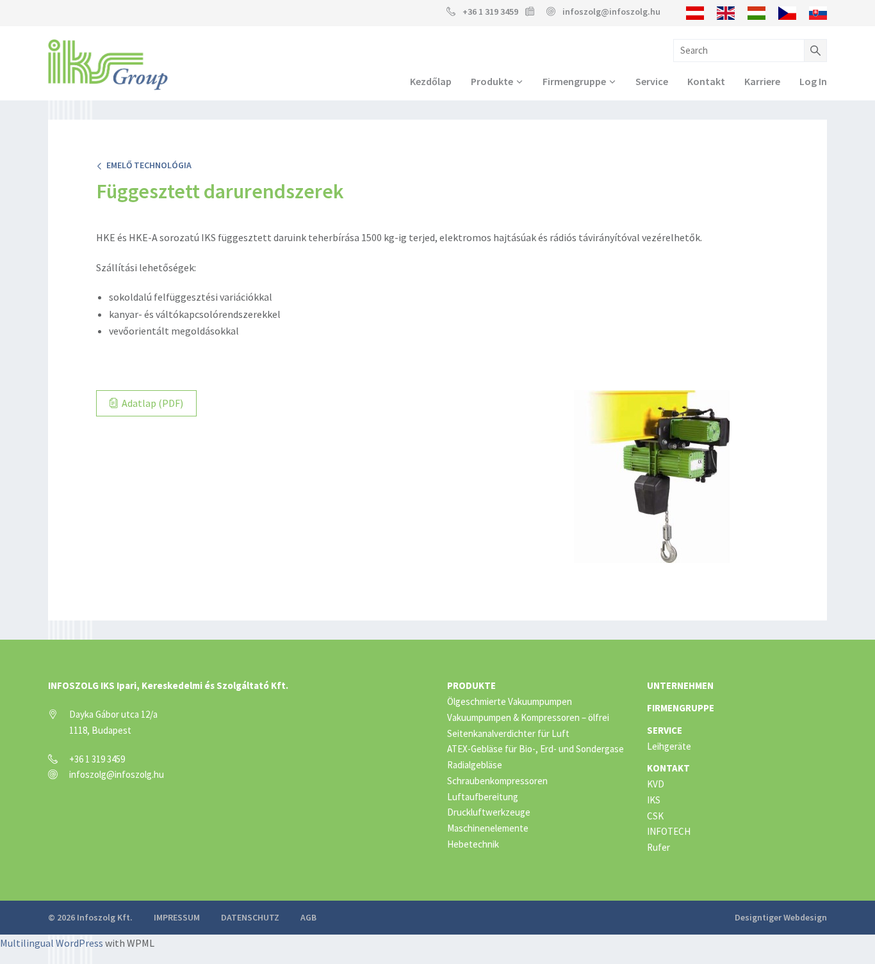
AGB (308, 917)
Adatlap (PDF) (151, 403)
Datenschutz (250, 917)
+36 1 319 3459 (490, 11)
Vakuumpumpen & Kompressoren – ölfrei (528, 717)
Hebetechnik (473, 844)
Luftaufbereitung (482, 797)
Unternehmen (680, 685)
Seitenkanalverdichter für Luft (508, 733)
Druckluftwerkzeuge (488, 812)
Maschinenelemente (487, 828)
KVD (655, 784)
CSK (655, 816)
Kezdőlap (431, 81)
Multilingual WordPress (51, 942)
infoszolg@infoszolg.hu (611, 11)
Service (651, 81)
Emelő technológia (147, 165)
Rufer (658, 847)
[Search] (815, 50)
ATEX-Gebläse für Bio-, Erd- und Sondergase (535, 749)
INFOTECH (669, 831)
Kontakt (706, 81)
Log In (813, 81)
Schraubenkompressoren (497, 781)
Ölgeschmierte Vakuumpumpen (509, 701)
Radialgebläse (474, 765)
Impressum (177, 917)
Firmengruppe (574, 81)
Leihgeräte (669, 746)
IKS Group (108, 64)
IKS (653, 800)
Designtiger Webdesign (781, 917)
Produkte (492, 81)
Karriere (762, 81)
